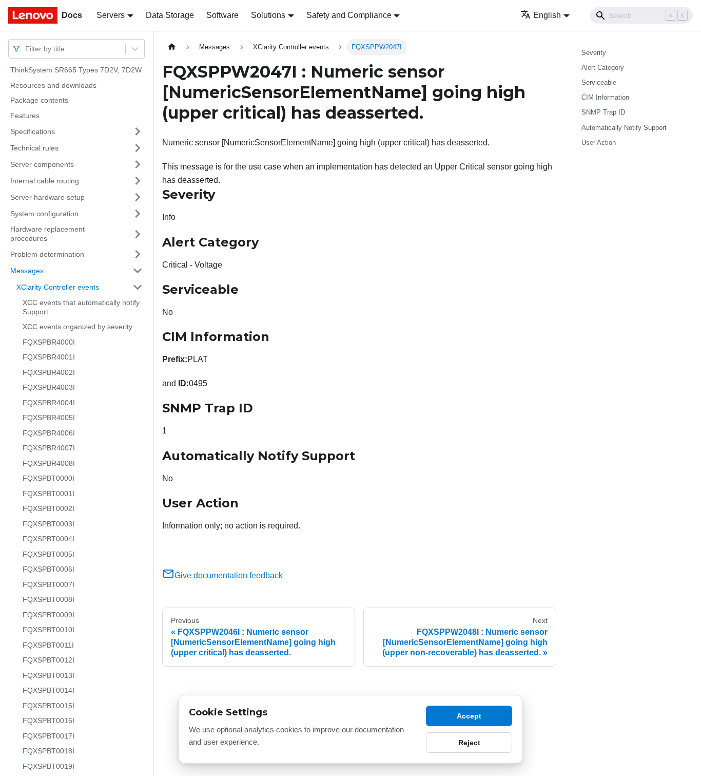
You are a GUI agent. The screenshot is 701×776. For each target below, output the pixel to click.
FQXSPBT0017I (48, 736)
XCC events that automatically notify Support (81, 307)
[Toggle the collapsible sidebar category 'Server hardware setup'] (137, 197)
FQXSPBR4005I (49, 417)
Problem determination (47, 254)
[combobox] (26, 48)
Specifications (32, 131)
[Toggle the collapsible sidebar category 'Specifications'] (137, 131)
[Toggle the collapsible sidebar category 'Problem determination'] (137, 254)
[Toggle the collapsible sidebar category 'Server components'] (137, 164)
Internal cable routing (44, 180)
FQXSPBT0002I (48, 508)
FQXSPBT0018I (48, 751)
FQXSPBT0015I (48, 706)
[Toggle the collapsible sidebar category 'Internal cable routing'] (137, 181)
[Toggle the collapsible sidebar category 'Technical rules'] (137, 148)
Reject (469, 743)
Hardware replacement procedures (47, 233)
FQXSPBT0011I (48, 645)
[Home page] (172, 47)
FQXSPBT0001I (48, 493)
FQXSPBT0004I (48, 539)
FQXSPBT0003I (48, 524)
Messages (27, 270)
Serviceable (598, 82)
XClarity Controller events (57, 286)
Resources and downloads (53, 85)
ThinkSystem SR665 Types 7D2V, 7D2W (76, 70)
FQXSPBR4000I (49, 342)
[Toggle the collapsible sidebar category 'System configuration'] (137, 213)
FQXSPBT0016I (48, 720)
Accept (469, 716)
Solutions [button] (268, 15)
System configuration (44, 213)
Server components (42, 164)
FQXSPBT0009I (48, 615)
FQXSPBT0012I (48, 660)
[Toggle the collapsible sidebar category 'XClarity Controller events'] (137, 287)
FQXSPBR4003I (49, 387)
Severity (593, 52)
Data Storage (170, 15)
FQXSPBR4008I (49, 463)
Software (222, 15)
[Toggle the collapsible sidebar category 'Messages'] (137, 270)
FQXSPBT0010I (48, 630)
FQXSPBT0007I (48, 584)
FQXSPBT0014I (48, 690)
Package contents (39, 100)
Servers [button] (110, 15)
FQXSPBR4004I (49, 403)
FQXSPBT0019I (48, 766)
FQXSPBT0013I (48, 675)
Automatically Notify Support (624, 127)
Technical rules (34, 147)
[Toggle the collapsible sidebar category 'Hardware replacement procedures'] (137, 234)
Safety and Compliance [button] (349, 15)
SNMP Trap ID (603, 112)
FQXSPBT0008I (48, 599)
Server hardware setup (47, 197)
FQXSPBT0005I (48, 554)
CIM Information (605, 97)
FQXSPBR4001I (49, 357)
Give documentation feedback (228, 575)
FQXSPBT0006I (48, 569)
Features (25, 115)
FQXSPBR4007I (49, 448)
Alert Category (602, 67)
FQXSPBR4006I (49, 433)
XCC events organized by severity (77, 327)
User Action (598, 142)
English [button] (547, 15)
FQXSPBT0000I (48, 478)
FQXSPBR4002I (49, 372)
